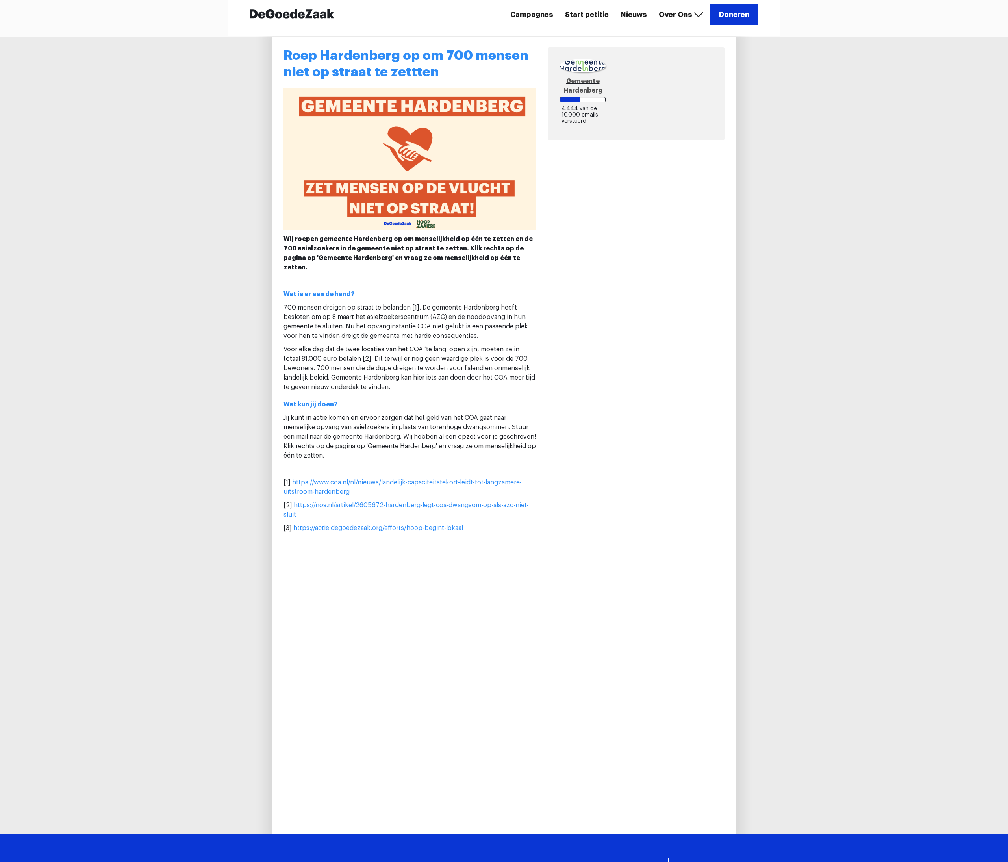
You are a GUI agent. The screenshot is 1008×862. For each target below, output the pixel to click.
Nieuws (634, 14)
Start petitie (587, 14)
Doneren (734, 14)
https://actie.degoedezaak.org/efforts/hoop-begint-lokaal (378, 528)
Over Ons (676, 14)
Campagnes (531, 14)
